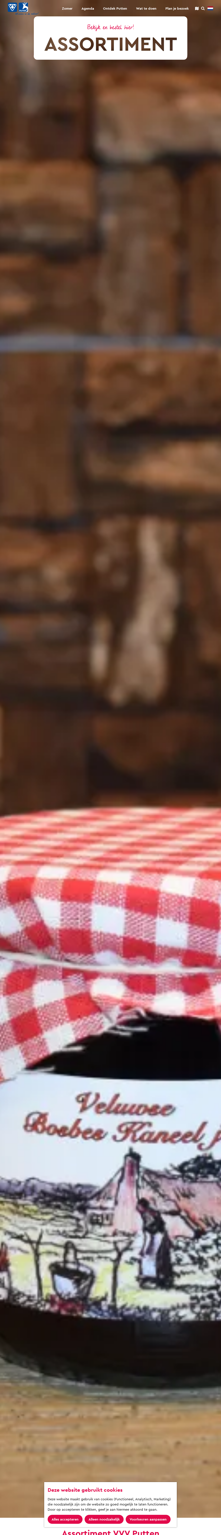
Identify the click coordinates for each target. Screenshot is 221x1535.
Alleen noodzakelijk (104, 1519)
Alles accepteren (65, 1519)
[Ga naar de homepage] (23, 9)
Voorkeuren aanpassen (148, 1519)
